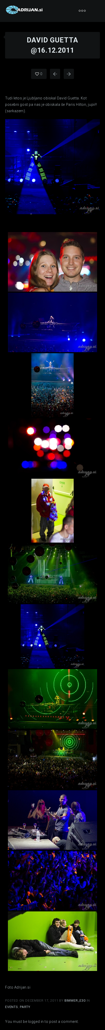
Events (11, 1007)
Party (25, 1007)
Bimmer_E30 (75, 1000)
